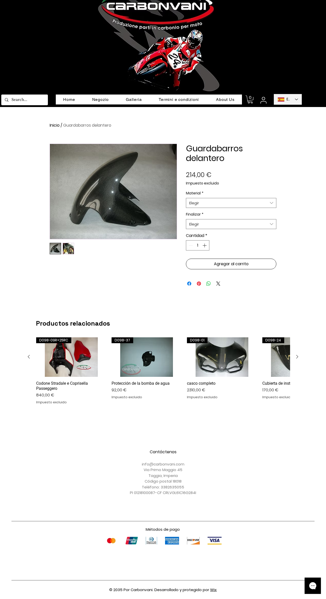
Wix (213, 589)
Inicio (55, 125)
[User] (263, 100)
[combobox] (231, 203)
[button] (250, 99)
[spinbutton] (197, 245)
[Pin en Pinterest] (199, 284)
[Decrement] (190, 245)
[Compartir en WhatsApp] (209, 284)
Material (194, 193)
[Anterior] (29, 357)
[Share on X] (218, 284)
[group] (163, 371)
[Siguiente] (297, 357)
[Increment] (205, 245)
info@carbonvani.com (163, 464)
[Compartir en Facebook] (189, 284)
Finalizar (194, 214)
